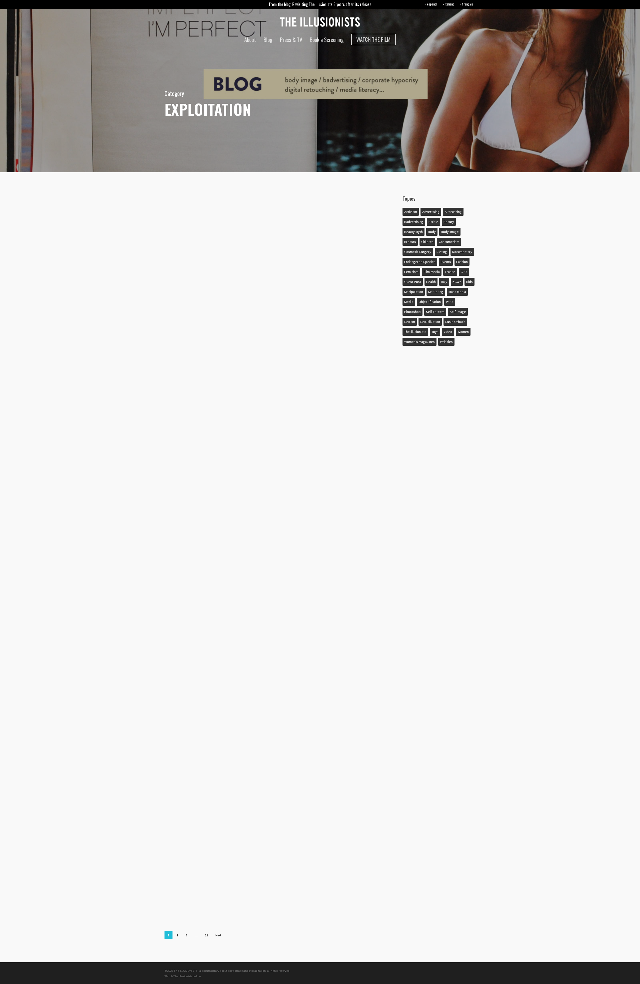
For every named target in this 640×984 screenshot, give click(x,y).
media (408, 301)
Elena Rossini (187, 365)
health (431, 281)
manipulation (413, 291)
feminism (411, 271)
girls (463, 271)
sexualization (430, 321)
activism (410, 211)
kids (469, 281)
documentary (462, 251)
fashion (462, 261)
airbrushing (188, 556)
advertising (188, 207)
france (450, 271)
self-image (458, 311)
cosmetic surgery (417, 251)
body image (450, 231)
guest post (412, 281)
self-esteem (435, 311)
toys (435, 331)
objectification (429, 301)
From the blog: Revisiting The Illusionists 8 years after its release (320, 4)
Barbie (433, 221)
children (185, 734)
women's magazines (419, 341)
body (181, 389)
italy (444, 281)
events (446, 261)
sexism (409, 321)
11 (206, 935)
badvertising (413, 221)
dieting (441, 251)
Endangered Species (420, 261)
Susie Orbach (455, 321)
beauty (449, 221)
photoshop (412, 311)
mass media (457, 291)
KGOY (456, 281)
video (448, 331)
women (463, 331)
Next (218, 935)
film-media (432, 271)
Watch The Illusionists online (182, 976)
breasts (410, 241)
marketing (435, 291)
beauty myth (413, 231)
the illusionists (415, 331)
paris (449, 301)
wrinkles (446, 341)
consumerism (449, 241)
